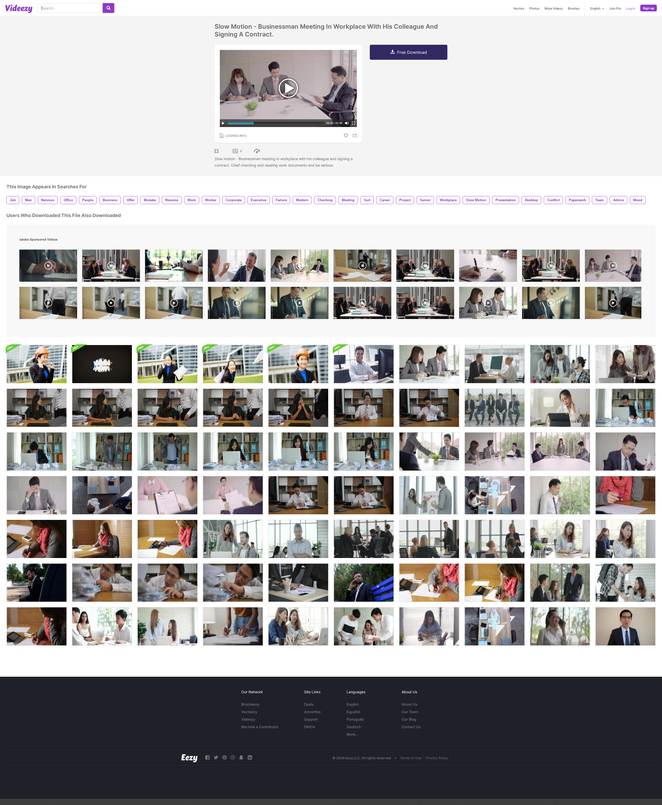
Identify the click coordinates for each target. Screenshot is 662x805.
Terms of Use (411, 758)
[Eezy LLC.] (189, 757)
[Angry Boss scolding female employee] (102, 408)
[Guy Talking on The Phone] (364, 582)
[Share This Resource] (355, 135)
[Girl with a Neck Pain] (560, 408)
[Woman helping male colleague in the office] (233, 539)
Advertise (312, 712)
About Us (410, 704)
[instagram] (233, 757)
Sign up (648, 8)
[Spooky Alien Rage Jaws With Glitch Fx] (102, 364)
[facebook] (207, 757)
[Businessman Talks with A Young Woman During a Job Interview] (494, 364)
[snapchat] (241, 757)
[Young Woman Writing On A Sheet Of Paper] (625, 495)
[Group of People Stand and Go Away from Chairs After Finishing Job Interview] (494, 408)
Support (311, 719)
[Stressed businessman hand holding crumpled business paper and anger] (625, 408)
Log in (630, 8)
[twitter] (216, 757)
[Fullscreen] (353, 123)
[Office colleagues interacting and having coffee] (625, 582)
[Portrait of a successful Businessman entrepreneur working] (167, 364)
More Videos (554, 8)
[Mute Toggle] (347, 123)
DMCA (309, 727)
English (353, 704)
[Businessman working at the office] (364, 364)
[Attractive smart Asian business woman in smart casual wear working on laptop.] (625, 364)
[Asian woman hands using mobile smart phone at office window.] (560, 626)
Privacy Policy (437, 758)
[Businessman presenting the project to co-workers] (429, 539)
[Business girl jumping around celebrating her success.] (233, 364)
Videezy (248, 719)
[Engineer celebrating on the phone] (36, 364)
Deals (309, 704)
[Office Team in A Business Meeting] (364, 539)
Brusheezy (250, 704)
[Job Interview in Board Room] (102, 495)
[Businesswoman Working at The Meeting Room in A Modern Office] (494, 495)
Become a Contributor (259, 727)
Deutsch (354, 727)
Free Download (412, 52)
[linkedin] (250, 757)
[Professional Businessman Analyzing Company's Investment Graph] (298, 582)
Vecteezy (249, 712)
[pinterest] (224, 757)
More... (352, 734)
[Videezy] (19, 9)
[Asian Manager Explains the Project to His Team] (560, 582)
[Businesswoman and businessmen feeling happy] (364, 626)
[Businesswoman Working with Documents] (233, 626)
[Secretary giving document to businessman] (429, 451)
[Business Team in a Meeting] (102, 626)
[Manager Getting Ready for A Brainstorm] (494, 626)
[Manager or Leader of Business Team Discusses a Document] (494, 539)
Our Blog (409, 719)
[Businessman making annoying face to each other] (625, 626)
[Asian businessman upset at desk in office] (625, 451)
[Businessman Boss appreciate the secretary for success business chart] (364, 408)
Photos (534, 8)
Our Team (410, 712)
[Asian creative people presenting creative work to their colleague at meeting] (429, 495)
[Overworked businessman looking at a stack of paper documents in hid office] (102, 582)
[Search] (108, 8)
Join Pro (615, 8)
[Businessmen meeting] (429, 364)
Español (353, 712)
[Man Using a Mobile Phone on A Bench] (36, 582)
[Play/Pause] (223, 123)
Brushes (574, 8)
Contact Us (411, 727)
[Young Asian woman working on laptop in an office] (560, 539)
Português (355, 719)
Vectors (518, 8)
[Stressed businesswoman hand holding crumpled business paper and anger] (233, 451)
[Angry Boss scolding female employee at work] (36, 408)
